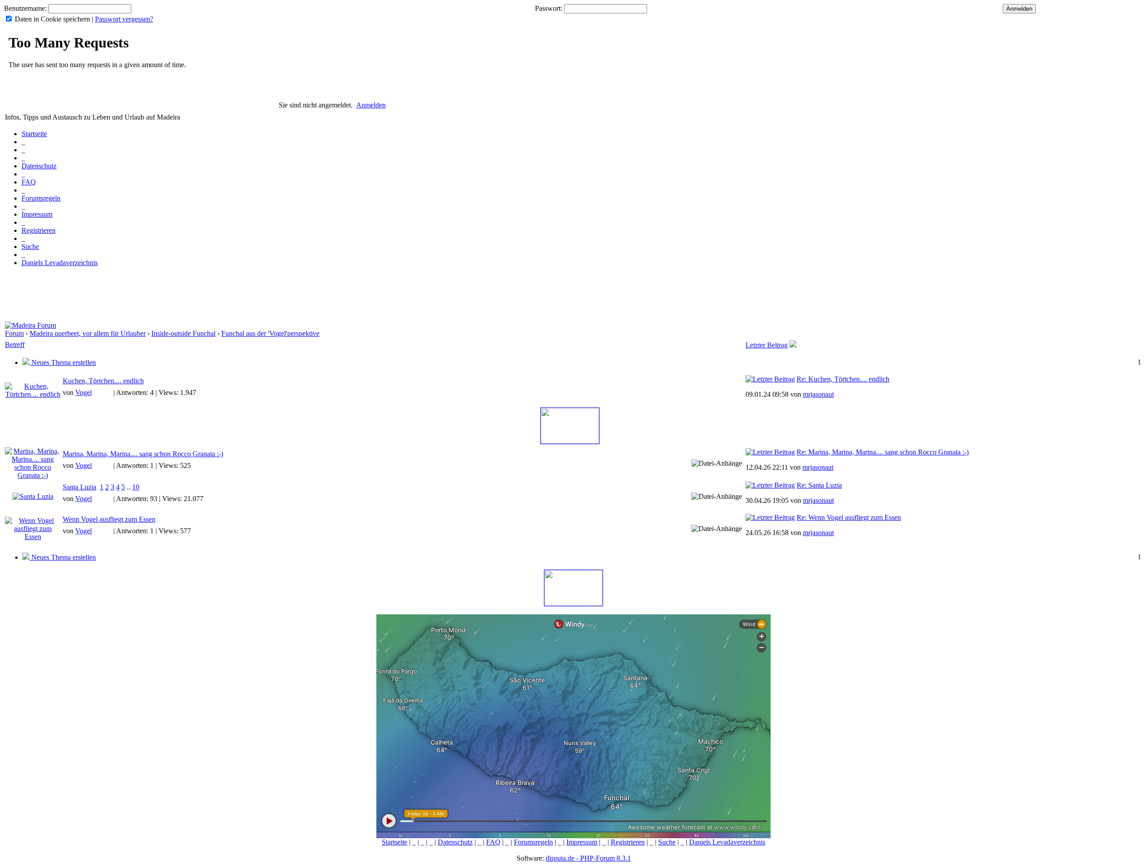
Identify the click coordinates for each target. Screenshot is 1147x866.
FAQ (29, 182)
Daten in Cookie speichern (52, 19)
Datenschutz (39, 166)
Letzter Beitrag (767, 345)
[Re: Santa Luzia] (770, 485)
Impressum (37, 214)
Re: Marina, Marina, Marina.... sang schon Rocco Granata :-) (883, 452)
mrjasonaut (818, 394)
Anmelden (371, 105)
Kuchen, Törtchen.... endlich (103, 381)
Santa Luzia (79, 487)
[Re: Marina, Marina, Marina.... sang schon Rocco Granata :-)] (770, 452)
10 (135, 487)
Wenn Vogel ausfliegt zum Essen (109, 519)
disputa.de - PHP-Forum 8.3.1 (588, 858)
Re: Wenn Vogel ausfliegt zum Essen (849, 517)
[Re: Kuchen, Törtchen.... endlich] (770, 379)
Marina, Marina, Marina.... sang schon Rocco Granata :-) (143, 454)
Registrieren (39, 230)
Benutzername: (25, 8)
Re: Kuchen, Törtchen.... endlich (843, 379)
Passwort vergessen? (124, 19)
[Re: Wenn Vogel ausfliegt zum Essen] (770, 517)
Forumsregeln (41, 198)
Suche (30, 246)
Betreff (15, 344)
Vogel (83, 392)
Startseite (34, 133)
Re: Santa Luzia (819, 485)
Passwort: (548, 8)
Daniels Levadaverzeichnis (60, 262)
